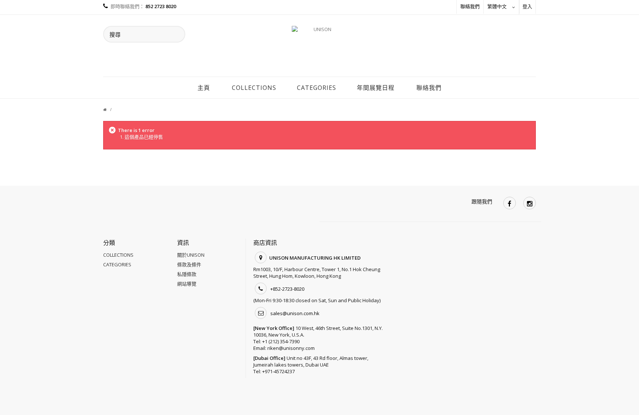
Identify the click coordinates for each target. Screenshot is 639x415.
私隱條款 (186, 274)
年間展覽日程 (376, 88)
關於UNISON (190, 255)
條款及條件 (189, 264)
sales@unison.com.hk (295, 313)
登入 (527, 6)
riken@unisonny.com (291, 348)
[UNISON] (319, 47)
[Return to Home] (109, 109)
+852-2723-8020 (287, 289)
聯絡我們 (470, 6)
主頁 (203, 88)
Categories (316, 88)
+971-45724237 (278, 371)
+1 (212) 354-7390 (281, 341)
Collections (254, 88)
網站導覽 (186, 283)
